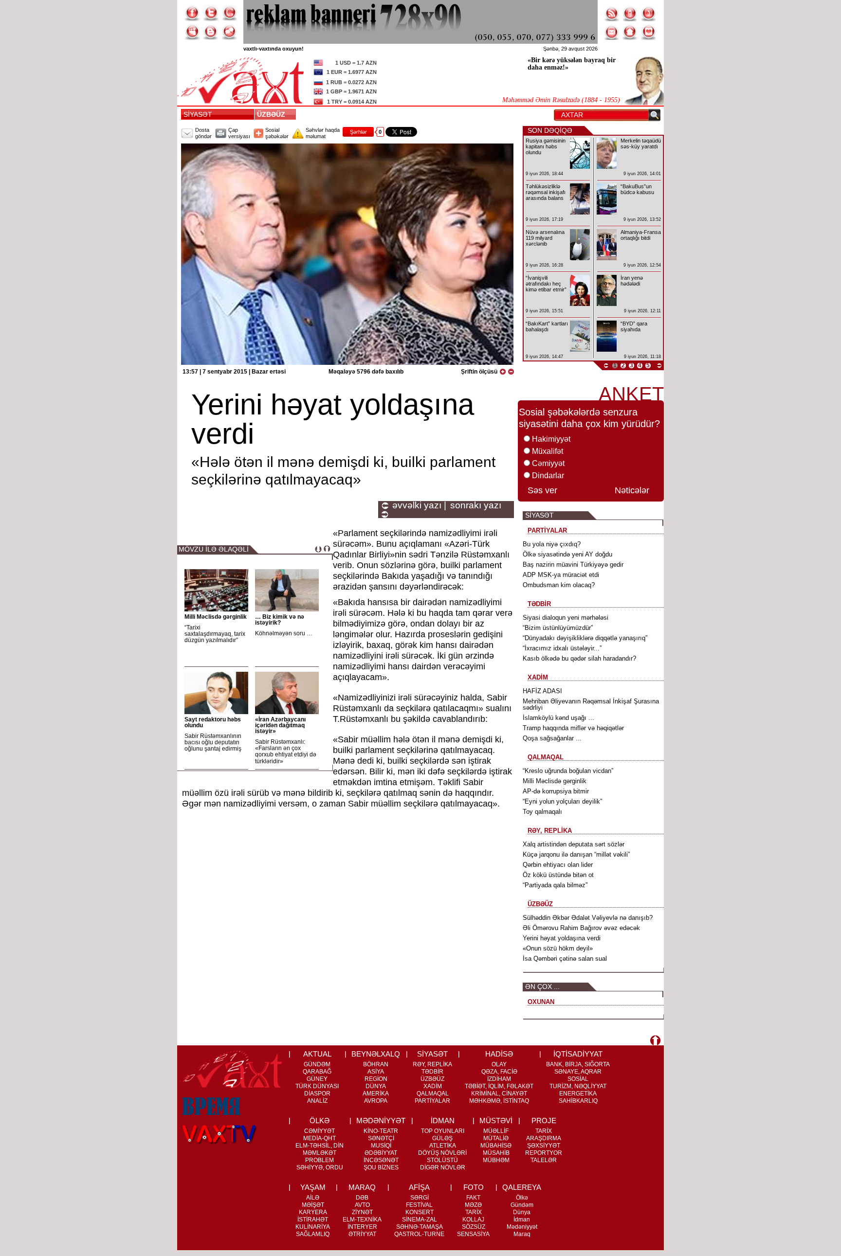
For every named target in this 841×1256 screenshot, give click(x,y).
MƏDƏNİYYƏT (380, 1120)
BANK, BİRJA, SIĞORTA (578, 1064)
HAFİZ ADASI (542, 691)
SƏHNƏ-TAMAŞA (419, 1226)
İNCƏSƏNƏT (381, 1160)
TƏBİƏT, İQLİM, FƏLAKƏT (499, 1086)
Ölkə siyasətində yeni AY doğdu (567, 554)
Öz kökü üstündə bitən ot (558, 875)
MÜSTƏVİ (495, 1120)
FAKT (473, 1197)
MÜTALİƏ (496, 1138)
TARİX (543, 1131)
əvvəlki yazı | (419, 505)
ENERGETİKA (578, 1093)
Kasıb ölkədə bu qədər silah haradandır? (579, 658)
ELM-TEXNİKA (362, 1219)
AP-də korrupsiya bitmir (556, 791)
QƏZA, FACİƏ (499, 1071)
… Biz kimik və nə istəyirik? (279, 619)
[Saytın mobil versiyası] (630, 13)
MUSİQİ (381, 1145)
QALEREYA (521, 1187)
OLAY (499, 1064)
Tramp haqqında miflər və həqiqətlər (573, 728)
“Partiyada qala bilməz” (555, 885)
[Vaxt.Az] (649, 32)
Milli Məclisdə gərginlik (215, 616)
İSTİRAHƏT (312, 1219)
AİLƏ (312, 1197)
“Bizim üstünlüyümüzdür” (558, 627)
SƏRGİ (419, 1197)
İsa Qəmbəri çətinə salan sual (565, 958)
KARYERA (313, 1212)
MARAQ (362, 1187)
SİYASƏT (197, 114)
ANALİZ (317, 1100)
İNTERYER (362, 1226)
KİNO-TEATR (381, 1131)
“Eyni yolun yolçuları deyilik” (562, 801)
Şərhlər (358, 132)
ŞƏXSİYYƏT (543, 1145)
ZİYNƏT (362, 1212)
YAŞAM (313, 1187)
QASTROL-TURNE (419, 1234)
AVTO (362, 1205)
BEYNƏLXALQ (375, 1054)
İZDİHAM (499, 1079)
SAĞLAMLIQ (312, 1234)
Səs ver (542, 490)
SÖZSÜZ (473, 1226)
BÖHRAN (375, 1064)
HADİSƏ (499, 1054)
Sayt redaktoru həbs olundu (212, 722)
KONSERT (419, 1212)
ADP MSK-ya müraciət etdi (561, 574)
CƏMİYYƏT (319, 1131)
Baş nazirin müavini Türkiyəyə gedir (573, 564)
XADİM (432, 1086)
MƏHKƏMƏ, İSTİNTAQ (499, 1100)
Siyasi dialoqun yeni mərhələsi (565, 617)
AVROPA (375, 1100)
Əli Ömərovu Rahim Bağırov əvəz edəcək (581, 928)
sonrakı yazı (475, 505)
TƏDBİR (432, 1071)
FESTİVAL (419, 1205)
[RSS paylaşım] (612, 13)
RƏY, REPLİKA (432, 1064)
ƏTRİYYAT (362, 1234)
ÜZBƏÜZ (273, 114)
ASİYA (375, 1071)
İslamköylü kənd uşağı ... (558, 717)
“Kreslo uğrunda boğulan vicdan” (568, 770)
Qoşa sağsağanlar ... (552, 738)
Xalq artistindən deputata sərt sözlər (573, 844)
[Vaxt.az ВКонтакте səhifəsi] (211, 32)
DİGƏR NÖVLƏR (442, 1167)
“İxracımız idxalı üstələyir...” (562, 648)
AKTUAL (317, 1054)
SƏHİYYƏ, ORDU (319, 1167)
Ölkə (522, 1197)
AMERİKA (376, 1093)
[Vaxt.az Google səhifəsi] (229, 13)
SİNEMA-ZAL (419, 1219)
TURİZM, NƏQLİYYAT (577, 1086)
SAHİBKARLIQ (578, 1100)
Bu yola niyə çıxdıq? (552, 544)
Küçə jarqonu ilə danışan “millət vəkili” (576, 854)
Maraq (521, 1234)
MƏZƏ (473, 1205)
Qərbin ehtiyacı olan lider (558, 864)
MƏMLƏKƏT (319, 1152)
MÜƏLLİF (496, 1131)
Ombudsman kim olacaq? (559, 585)
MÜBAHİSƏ (496, 1145)
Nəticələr (632, 490)
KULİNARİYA (312, 1226)
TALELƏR (543, 1160)
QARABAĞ (317, 1071)
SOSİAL (577, 1079)
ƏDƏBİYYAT (381, 1152)
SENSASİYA (473, 1234)
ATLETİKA (442, 1145)
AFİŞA (419, 1187)
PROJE (543, 1120)
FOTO (473, 1187)
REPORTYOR (543, 1152)
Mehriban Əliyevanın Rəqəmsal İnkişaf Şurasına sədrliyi (591, 704)
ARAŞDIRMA (543, 1138)
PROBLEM (319, 1160)
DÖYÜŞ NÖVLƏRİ (442, 1152)
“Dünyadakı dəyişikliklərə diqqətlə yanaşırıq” (585, 638)
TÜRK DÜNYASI (317, 1086)
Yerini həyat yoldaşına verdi (562, 938)
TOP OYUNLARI (442, 1131)
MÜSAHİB (496, 1152)
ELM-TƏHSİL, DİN (319, 1145)
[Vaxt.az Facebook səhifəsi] (192, 13)
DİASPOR (317, 1093)
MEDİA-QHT (319, 1138)
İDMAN (443, 1120)
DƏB (362, 1197)
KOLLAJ (473, 1219)
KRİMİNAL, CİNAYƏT (499, 1093)
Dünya (521, 1212)
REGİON (376, 1079)
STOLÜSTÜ (442, 1160)
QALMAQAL (433, 1093)
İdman (521, 1219)
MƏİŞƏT (313, 1205)
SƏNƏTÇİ (381, 1138)
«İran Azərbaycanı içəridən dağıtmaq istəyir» (280, 725)
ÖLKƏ (319, 1120)
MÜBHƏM (496, 1160)
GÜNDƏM (317, 1064)
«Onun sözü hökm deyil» (558, 948)
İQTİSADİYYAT (578, 1054)
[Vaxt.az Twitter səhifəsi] (211, 13)
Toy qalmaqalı (542, 811)
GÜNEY (317, 1079)
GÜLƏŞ (442, 1138)
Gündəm (522, 1205)
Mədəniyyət (522, 1226)
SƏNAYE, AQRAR (578, 1071)
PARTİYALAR (432, 1100)
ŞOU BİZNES (381, 1167)
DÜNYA (376, 1086)
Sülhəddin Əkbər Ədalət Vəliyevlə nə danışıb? (588, 917)
